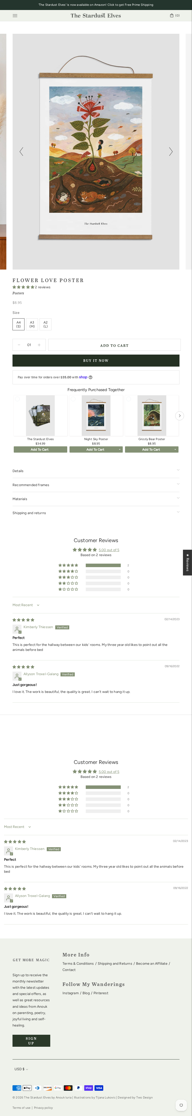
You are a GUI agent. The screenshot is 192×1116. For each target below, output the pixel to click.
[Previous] (21, 152)
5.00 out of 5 (109, 550)
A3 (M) (32, 324)
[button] (23, 287)
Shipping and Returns (115, 963)
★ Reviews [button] (188, 562)
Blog (86, 993)
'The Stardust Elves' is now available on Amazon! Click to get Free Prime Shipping (95, 5)
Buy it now (96, 360)
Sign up (31, 1040)
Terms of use (21, 1107)
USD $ (19, 1069)
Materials (19, 499)
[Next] (171, 152)
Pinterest (101, 993)
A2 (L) (46, 324)
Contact (69, 970)
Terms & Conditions (78, 963)
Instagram (70, 993)
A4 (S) (18, 324)
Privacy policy (43, 1107)
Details (18, 471)
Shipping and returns (29, 513)
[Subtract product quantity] (39, 345)
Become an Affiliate (152, 963)
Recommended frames (31, 485)
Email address (28, 1034)
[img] (23, 620)
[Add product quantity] (19, 345)
